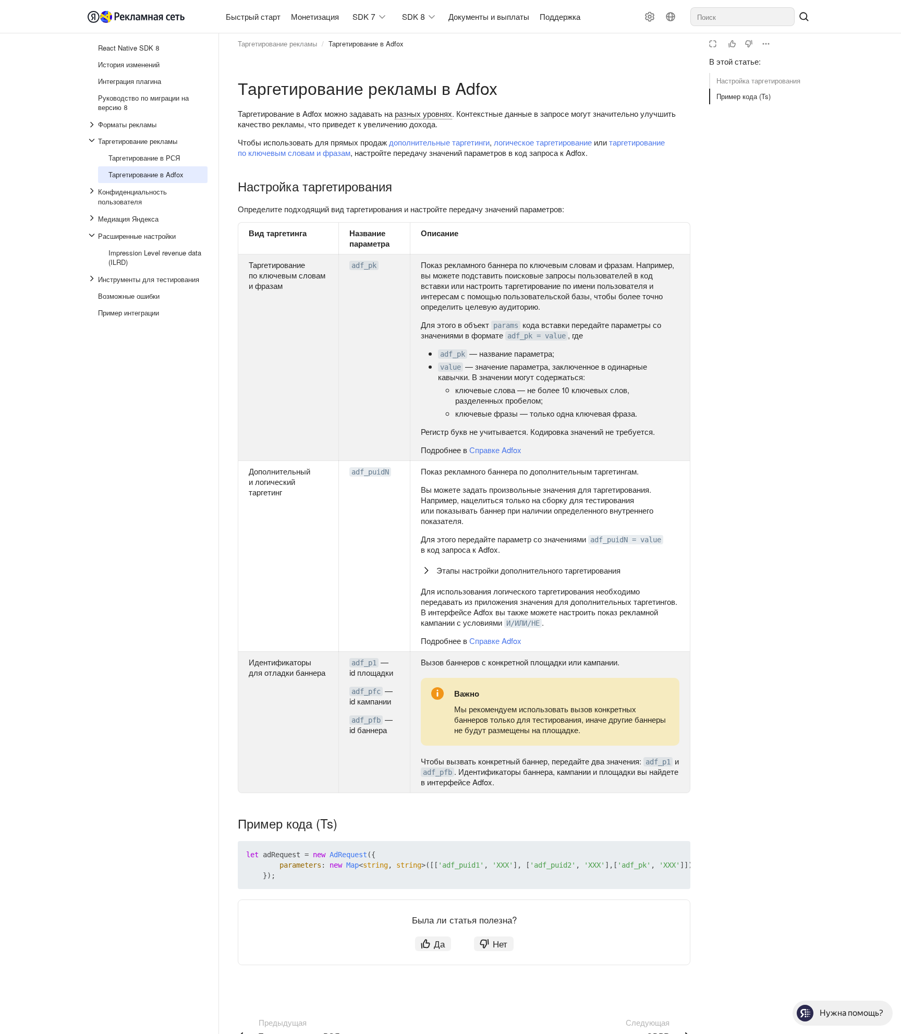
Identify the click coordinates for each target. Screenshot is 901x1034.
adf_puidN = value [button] (625, 540)
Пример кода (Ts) (743, 96)
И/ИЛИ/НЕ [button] (523, 623)
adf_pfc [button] (366, 691)
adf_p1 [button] (363, 663)
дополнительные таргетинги (439, 142)
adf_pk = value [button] (536, 336)
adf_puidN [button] (370, 472)
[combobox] (742, 17)
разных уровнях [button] (423, 113)
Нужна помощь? (851, 1013)
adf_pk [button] (363, 265)
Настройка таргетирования (758, 81)
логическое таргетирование (543, 142)
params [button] (505, 325)
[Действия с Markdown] (766, 44)
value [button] (450, 367)
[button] (658, 854)
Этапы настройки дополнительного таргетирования (528, 570)
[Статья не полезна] (748, 44)
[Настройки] (649, 16)
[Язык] (670, 16)
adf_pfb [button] (366, 720)
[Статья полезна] (732, 44)
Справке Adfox (495, 449)
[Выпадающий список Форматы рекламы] (93, 124)
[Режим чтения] (712, 44)
